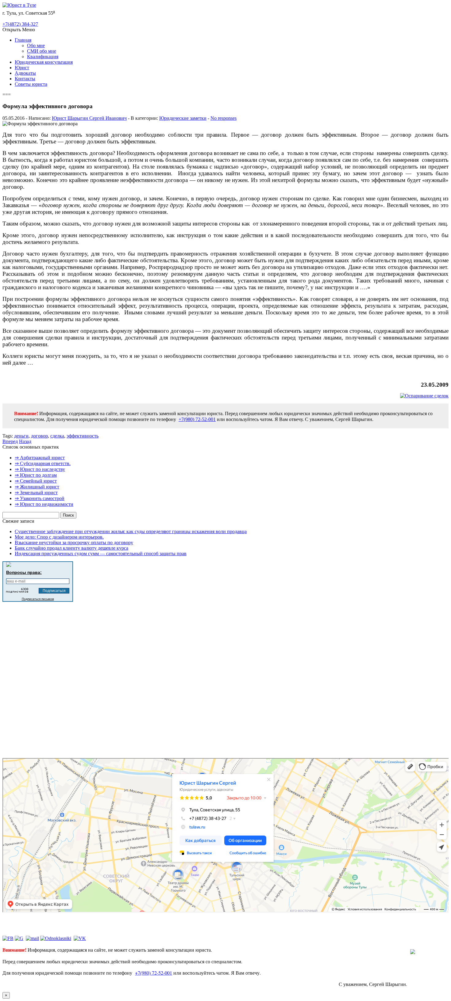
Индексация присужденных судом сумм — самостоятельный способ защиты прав (101, 553)
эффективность (82, 435)
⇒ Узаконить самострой (39, 498)
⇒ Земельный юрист (36, 492)
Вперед (10, 441)
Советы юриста (31, 84)
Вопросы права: (24, 572)
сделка (57, 435)
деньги (21, 435)
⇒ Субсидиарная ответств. (43, 463)
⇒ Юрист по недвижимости (44, 504)
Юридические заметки (182, 118)
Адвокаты (25, 73)
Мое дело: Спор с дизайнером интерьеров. (59, 537)
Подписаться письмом (38, 599)
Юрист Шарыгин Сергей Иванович (89, 118)
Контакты (25, 78)
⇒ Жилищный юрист (37, 486)
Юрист (22, 67)
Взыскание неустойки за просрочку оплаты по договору (74, 542)
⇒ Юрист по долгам (36, 475)
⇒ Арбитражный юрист (40, 457)
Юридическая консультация (44, 62)
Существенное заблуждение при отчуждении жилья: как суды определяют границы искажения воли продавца (131, 531)
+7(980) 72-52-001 (197, 419)
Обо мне (36, 45)
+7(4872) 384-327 (20, 24)
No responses (223, 118)
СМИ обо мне (41, 51)
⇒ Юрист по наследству (40, 469)
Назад (25, 441)
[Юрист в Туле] (19, 5)
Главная (23, 40)
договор (39, 435)
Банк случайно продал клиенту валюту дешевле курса (71, 548)
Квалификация (42, 56)
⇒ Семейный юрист (36, 480)
